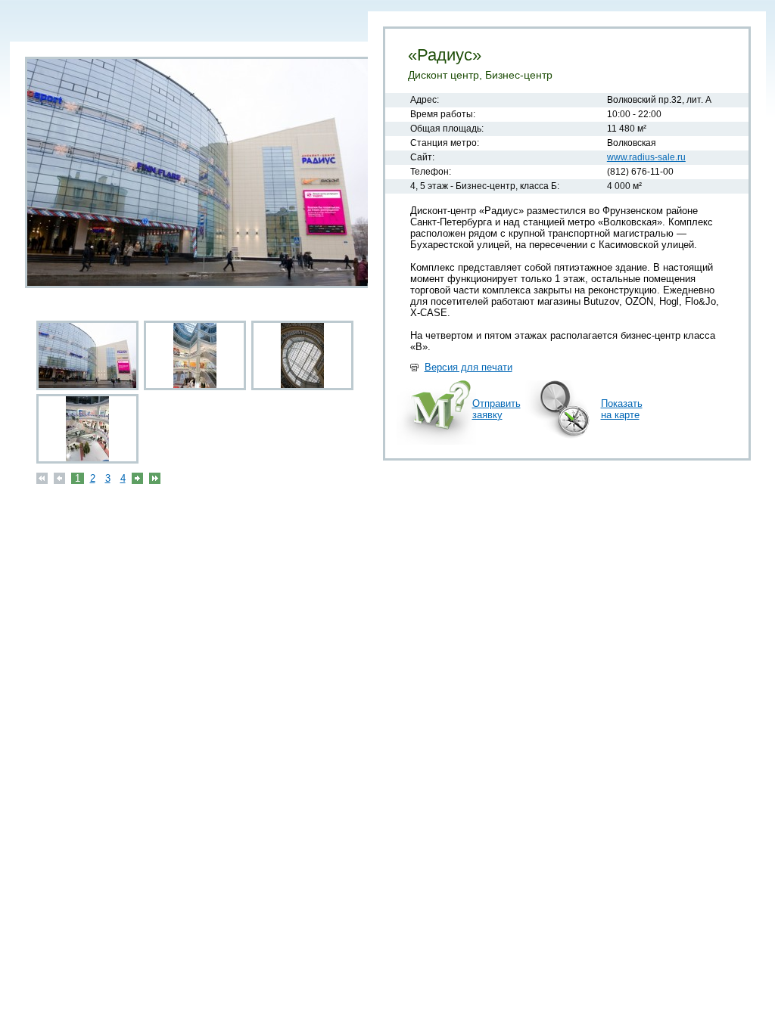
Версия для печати (468, 367)
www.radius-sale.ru (646, 157)
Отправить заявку (496, 409)
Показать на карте (622, 409)
